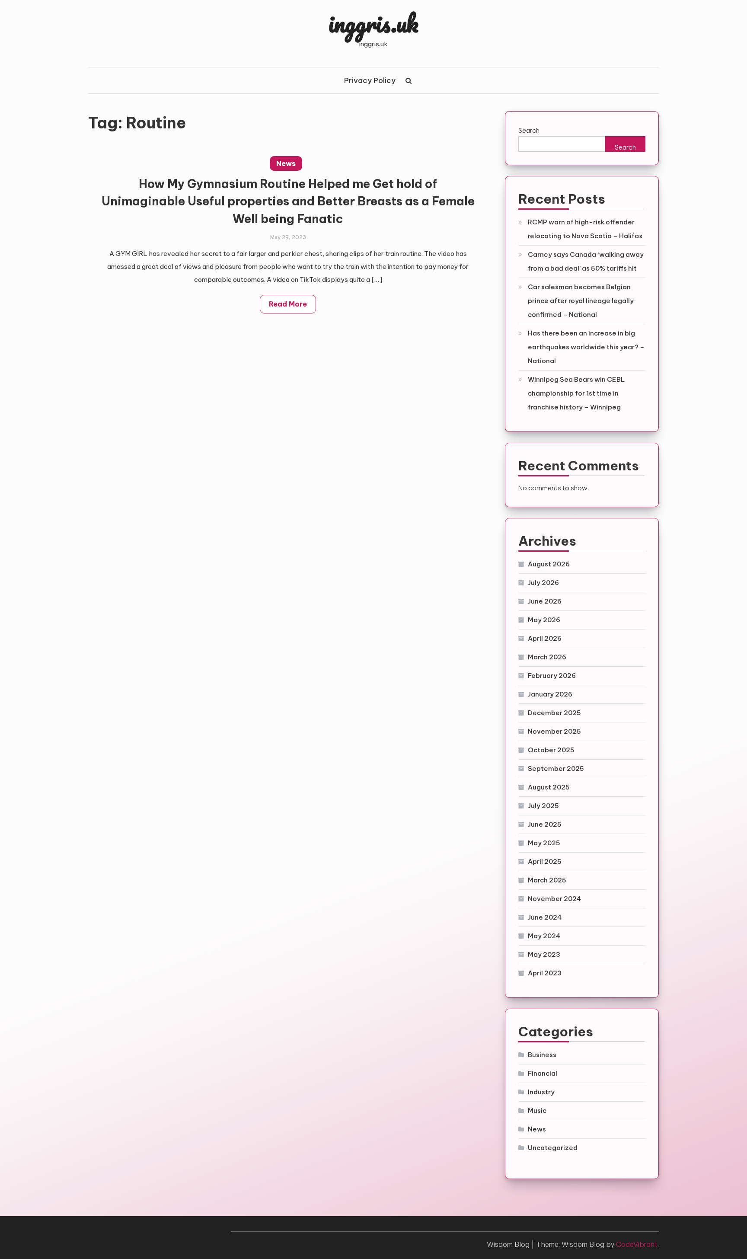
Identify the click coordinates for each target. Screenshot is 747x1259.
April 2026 (545, 638)
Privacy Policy (370, 80)
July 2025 (543, 806)
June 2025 (545, 824)
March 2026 (547, 657)
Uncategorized (553, 1148)
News (286, 163)
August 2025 (549, 787)
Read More (288, 304)
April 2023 (545, 973)
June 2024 (545, 917)
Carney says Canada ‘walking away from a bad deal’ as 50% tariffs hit (586, 261)
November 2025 (554, 731)
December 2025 (554, 713)
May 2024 (544, 936)
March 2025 (547, 880)
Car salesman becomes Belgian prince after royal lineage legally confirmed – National (581, 301)
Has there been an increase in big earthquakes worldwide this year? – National (586, 347)
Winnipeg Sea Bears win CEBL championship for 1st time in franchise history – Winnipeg (576, 393)
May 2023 (544, 954)
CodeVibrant (637, 1244)
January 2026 (550, 694)
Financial (542, 1073)
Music (537, 1110)
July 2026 (543, 582)
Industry (541, 1092)
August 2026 (549, 564)
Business (542, 1055)
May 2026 (544, 620)
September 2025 (556, 768)
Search (529, 130)
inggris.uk (373, 23)
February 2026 (552, 675)
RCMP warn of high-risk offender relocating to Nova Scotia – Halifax (585, 229)
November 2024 (554, 899)
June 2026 (545, 601)
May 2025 (544, 843)
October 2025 (551, 750)
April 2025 (545, 861)
